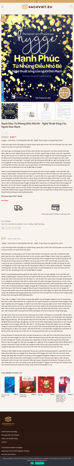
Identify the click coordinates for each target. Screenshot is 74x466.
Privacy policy (40, 463)
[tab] (3, 239)
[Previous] (5, 58)
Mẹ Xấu (40, 395)
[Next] (69, 58)
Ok (32, 463)
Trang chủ (5, 121)
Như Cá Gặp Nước (5, 395)
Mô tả (3, 238)
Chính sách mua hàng (9, 431)
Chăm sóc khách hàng (9, 438)
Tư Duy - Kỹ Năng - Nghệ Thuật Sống (51, 121)
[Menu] (2, 7)
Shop (13, 121)
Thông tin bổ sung (14, 238)
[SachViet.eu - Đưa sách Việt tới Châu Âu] (37, 7)
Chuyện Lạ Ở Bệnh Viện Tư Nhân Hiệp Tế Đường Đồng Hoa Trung (60, 398)
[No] (72, 461)
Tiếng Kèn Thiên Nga (23, 395)
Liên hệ (4, 442)
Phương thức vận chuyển (10, 435)
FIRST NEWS (17, 196)
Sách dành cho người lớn (27, 121)
